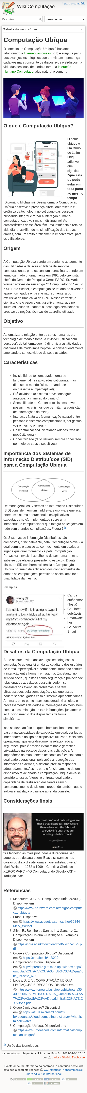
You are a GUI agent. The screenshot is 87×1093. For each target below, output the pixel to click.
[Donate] (35, 1079)
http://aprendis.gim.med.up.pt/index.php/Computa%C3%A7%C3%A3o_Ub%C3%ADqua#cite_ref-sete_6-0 (48, 971)
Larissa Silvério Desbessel (68, 1057)
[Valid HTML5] (69, 1079)
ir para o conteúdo (73, 3)
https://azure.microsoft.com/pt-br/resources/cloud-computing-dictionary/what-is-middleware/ (48, 1016)
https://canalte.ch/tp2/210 (40, 958)
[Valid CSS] (35, 1083)
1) (65, 527)
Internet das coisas (37, 53)
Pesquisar (40, 19)
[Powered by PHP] (52, 1079)
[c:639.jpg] (43, 98)
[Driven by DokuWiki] (52, 1083)
